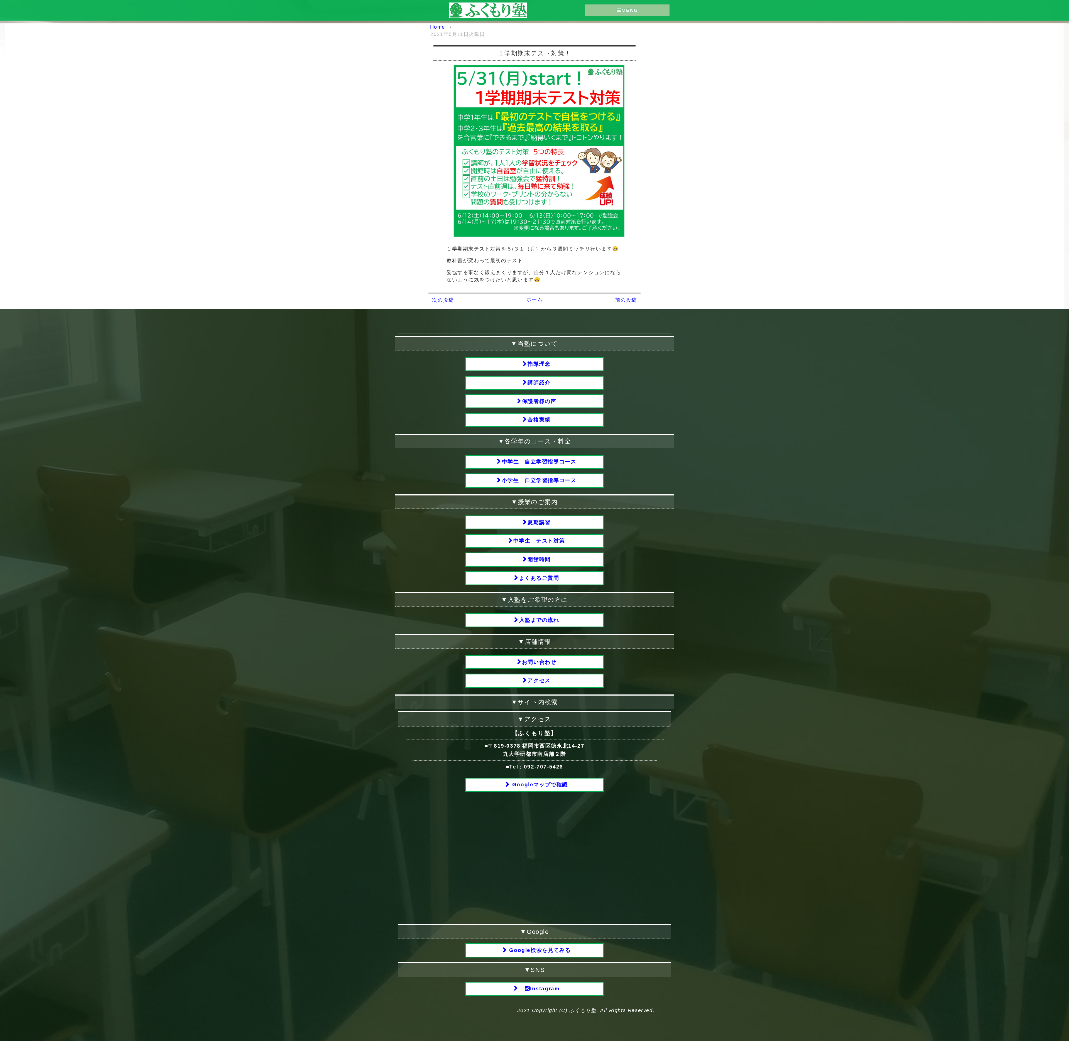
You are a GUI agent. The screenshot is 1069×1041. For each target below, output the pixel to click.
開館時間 (539, 559)
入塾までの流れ (539, 620)
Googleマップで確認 (539, 784)
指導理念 (539, 364)
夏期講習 (539, 522)
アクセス (539, 680)
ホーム (534, 299)
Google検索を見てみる (539, 950)
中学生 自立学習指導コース (539, 462)
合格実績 (539, 420)
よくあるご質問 (539, 578)
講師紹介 (539, 383)
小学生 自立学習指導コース (539, 480)
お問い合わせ (539, 662)
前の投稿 (626, 300)
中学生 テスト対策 (539, 541)
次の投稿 (443, 300)
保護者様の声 (539, 401)
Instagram (545, 988)
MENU (629, 10)
